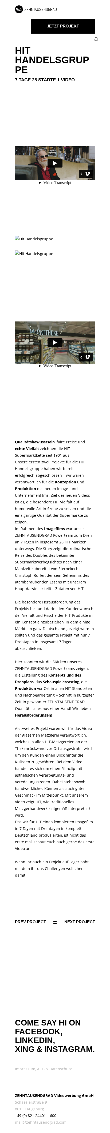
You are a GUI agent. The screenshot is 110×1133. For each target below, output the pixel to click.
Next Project (79, 922)
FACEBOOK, (38, 1031)
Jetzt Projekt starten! (63, 29)
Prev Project (30, 922)
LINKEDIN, (35, 1040)
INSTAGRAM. (70, 1049)
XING (24, 1049)
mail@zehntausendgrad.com (40, 1122)
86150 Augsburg (29, 1108)
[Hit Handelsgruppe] (55, 239)
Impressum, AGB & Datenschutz (43, 1068)
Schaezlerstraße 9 (31, 1102)
